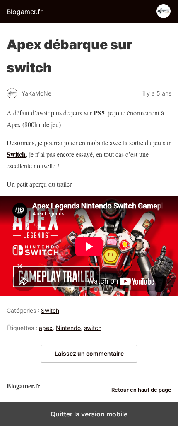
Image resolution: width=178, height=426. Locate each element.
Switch (16, 154)
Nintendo (68, 327)
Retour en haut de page (141, 390)
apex (46, 327)
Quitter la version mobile (89, 414)
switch (92, 327)
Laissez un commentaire (89, 353)
